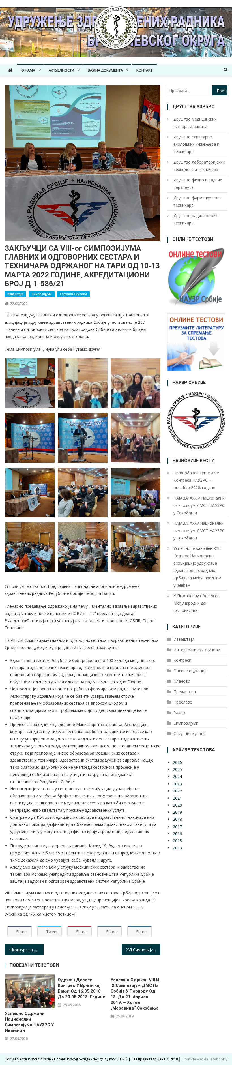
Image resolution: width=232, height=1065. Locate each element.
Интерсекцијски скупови (196, 649)
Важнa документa (105, 70)
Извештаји (15, 294)
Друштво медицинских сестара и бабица (194, 122)
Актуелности (61, 70)
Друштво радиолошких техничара (195, 219)
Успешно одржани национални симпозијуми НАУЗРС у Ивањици (29, 1022)
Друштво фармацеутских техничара (197, 201)
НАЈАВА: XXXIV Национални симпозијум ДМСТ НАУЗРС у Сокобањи (199, 505)
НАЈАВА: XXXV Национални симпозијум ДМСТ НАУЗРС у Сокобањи (199, 530)
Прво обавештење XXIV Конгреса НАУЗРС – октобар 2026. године (196, 480)
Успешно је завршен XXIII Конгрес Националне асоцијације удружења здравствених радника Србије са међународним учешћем (197, 567)
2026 (177, 762)
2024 (177, 776)
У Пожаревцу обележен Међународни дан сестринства (196, 603)
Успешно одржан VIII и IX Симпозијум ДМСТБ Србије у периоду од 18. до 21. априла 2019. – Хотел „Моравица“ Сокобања (135, 994)
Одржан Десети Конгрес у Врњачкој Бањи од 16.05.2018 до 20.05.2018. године (81, 988)
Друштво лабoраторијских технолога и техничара (199, 165)
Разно (179, 712)
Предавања (184, 691)
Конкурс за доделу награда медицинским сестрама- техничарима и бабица (28, 949)
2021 (177, 798)
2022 (177, 791)
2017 (177, 826)
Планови (181, 681)
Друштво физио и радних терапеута (197, 183)
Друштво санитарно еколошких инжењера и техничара (196, 144)
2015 (177, 840)
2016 (177, 833)
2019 (177, 812)
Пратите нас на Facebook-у (204, 1059)
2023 (177, 784)
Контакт (144, 70)
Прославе (182, 702)
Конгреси (182, 660)
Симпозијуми (41, 294)
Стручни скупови (73, 294)
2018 (177, 819)
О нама (28, 70)
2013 (177, 847)
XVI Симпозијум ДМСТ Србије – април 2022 (143, 949)
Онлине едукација (190, 670)
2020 (177, 805)
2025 (177, 769)
